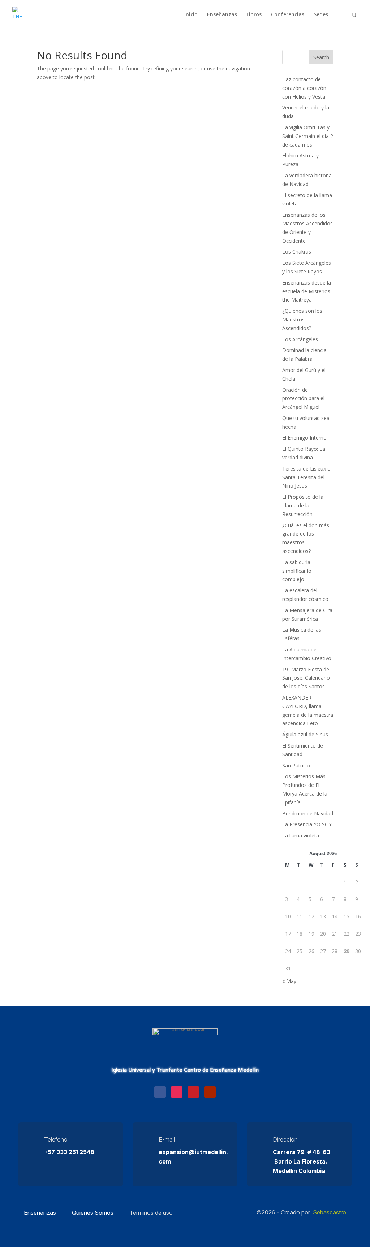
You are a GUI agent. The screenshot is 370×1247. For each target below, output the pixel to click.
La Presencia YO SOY (307, 824)
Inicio (191, 15)
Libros (254, 15)
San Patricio (296, 765)
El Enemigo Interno (304, 437)
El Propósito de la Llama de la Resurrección (302, 505)
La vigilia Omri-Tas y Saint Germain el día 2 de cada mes (307, 136)
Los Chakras (296, 251)
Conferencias (287, 15)
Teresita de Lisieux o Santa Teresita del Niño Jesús (306, 477)
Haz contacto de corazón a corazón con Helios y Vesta (304, 88)
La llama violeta (300, 835)
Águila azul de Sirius (305, 734)
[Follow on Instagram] (176, 1092)
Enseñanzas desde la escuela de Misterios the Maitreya (306, 291)
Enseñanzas (222, 15)
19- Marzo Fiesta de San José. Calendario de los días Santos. (306, 678)
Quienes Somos (92, 1212)
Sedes (321, 15)
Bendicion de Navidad (307, 813)
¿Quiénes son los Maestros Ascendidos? (302, 319)
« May (289, 981)
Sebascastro (329, 1212)
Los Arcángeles (300, 339)
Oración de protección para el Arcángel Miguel (303, 398)
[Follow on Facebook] (160, 1092)
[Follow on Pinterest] (193, 1092)
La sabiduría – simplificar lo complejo (298, 571)
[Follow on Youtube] (210, 1092)
